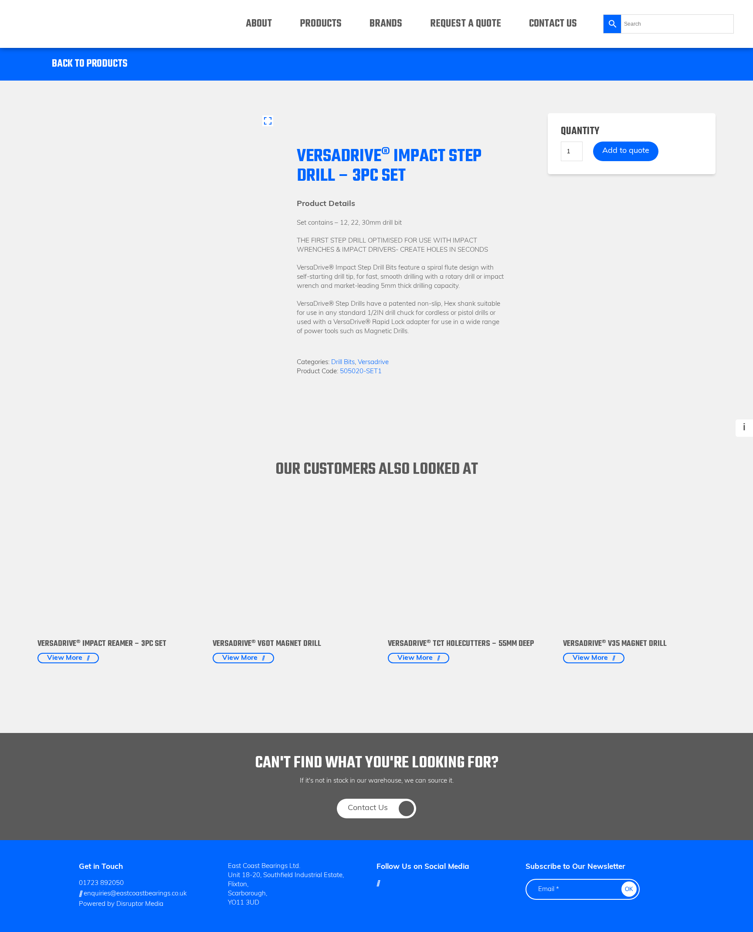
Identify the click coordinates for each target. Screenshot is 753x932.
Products (321, 24)
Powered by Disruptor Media (121, 904)
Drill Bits (343, 362)
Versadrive (373, 362)
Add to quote (625, 151)
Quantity (580, 131)
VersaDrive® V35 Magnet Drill (615, 644)
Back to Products (89, 64)
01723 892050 (101, 883)
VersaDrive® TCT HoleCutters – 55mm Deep (461, 644)
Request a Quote (465, 24)
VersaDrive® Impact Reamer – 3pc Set (101, 644)
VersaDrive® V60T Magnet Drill (267, 644)
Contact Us (553, 24)
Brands (386, 24)
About (259, 24)
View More (64, 658)
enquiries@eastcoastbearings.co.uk (134, 894)
